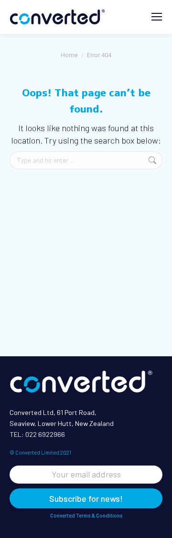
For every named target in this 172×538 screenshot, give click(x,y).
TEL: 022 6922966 (37, 434)
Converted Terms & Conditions (86, 515)
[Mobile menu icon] (156, 16)
